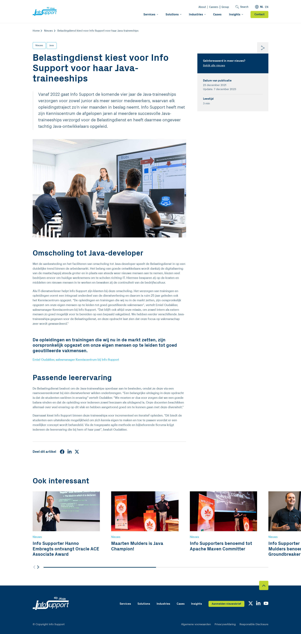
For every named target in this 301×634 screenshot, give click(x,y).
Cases (217, 14)
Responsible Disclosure (254, 624)
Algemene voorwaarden (196, 624)
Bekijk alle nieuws (214, 65)
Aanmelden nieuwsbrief (226, 603)
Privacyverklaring (225, 624)
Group (225, 7)
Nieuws (39, 45)
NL (261, 6)
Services (149, 14)
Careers (213, 7)
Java (51, 45)
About (202, 7)
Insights (234, 14)
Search (244, 6)
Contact (259, 14)
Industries (196, 14)
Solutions (172, 14)
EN (266, 7)
